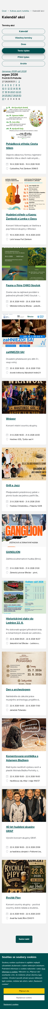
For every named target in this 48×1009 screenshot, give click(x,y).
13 (11, 88)
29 (17, 95)
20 (11, 92)
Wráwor (11, 418)
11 (5, 88)
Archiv (23, 63)
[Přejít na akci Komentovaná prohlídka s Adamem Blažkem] (24, 734)
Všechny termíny (23, 38)
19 (9, 92)
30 (20, 95)
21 (14, 92)
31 (3, 99)
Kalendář (23, 31)
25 (6, 95)
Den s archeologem (18, 689)
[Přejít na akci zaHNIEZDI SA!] (24, 330)
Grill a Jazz (13, 485)
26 (9, 95)
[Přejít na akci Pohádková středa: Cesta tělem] (24, 122)
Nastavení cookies (11, 1004)
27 (11, 95)
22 (17, 92)
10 (3, 88)
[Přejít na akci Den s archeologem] (24, 668)
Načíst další (24, 939)
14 (14, 88)
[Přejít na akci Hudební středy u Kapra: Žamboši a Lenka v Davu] (24, 193)
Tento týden (24, 50)
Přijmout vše (24, 991)
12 (9, 88)
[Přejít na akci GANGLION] (24, 530)
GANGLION (13, 552)
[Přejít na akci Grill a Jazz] (24, 464)
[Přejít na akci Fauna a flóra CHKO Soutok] (24, 264)
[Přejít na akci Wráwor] (24, 397)
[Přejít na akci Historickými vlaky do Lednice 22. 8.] (24, 597)
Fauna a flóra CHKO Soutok (23, 285)
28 (14, 95)
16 (20, 88)
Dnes (23, 44)
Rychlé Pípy (13, 897)
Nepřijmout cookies (24, 998)
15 (17, 88)
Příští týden (23, 57)
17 (3, 92)
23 (20, 92)
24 (3, 95)
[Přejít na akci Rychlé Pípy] (24, 876)
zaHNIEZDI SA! (15, 352)
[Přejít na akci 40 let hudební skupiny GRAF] (24, 805)
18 (6, 92)
